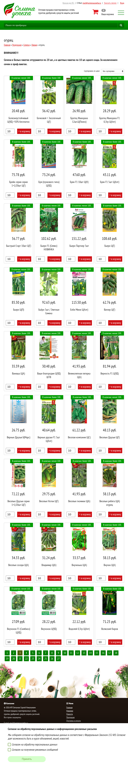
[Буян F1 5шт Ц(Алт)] (109, 169)
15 (97, 653)
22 (26, 658)
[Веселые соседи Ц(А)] (18, 552)
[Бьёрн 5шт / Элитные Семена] (48, 297)
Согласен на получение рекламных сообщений (35, 749)
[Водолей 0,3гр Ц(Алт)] (79, 616)
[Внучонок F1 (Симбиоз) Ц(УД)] (18, 616)
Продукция (17, 44)
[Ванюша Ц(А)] (18, 361)
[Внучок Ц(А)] (109, 552)
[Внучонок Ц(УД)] (48, 616)
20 (13, 658)
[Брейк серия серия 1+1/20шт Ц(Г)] (18, 169)
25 (45, 658)
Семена (26, 44)
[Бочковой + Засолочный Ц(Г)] (48, 106)
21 (20, 658)
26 (52, 658)
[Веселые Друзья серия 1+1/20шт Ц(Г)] (18, 489)
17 (109, 653)
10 (65, 653)
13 (84, 653)
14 (90, 653)
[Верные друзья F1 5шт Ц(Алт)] (48, 425)
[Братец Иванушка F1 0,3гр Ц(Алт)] (109, 106)
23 (33, 658)
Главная (7, 44)
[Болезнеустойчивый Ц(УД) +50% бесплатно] (18, 106)
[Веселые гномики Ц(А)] (79, 489)
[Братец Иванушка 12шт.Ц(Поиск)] (79, 106)
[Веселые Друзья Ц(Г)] (109, 425)
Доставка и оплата (73, 720)
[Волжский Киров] (109, 616)
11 (71, 653)
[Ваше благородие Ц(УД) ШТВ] (48, 361)
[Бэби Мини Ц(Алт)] (79, 297)
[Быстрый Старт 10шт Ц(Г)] (18, 233)
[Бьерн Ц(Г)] (109, 233)
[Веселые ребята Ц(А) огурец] (109, 489)
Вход (122, 3)
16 (103, 653)
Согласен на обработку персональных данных (34, 744)
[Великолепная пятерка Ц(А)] (79, 361)
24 (39, 658)
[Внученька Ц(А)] (79, 552)
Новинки (69, 710)
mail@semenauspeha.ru (92, 3)
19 (7, 658)
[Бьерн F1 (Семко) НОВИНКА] (48, 233)
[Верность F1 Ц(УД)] (109, 361)
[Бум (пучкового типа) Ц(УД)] (48, 169)
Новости (69, 714)
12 (77, 653)
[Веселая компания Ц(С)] (79, 425)
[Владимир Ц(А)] (48, 552)
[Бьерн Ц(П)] (18, 297)
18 (116, 653)
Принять (27, 759)
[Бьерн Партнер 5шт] (79, 233)
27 (58, 658)
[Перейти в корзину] (103, 12)
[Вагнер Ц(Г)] (109, 297)
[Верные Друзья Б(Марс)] (18, 425)
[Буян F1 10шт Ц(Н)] (79, 169)
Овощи (34, 44)
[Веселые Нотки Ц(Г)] (48, 489)
